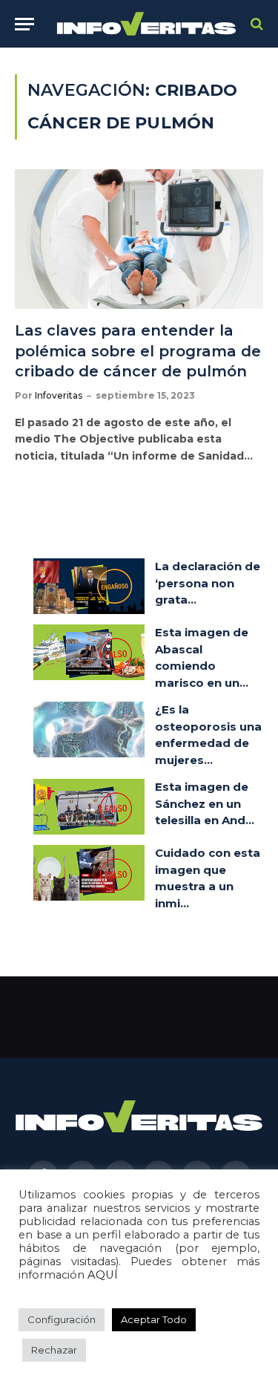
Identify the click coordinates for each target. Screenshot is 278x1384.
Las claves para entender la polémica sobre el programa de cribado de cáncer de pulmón (138, 350)
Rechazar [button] (54, 1350)
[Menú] (24, 24)
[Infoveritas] (146, 24)
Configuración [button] (61, 1319)
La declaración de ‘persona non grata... (207, 583)
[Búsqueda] (255, 24)
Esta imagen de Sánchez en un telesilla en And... (204, 803)
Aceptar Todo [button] (154, 1319)
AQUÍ (102, 1275)
